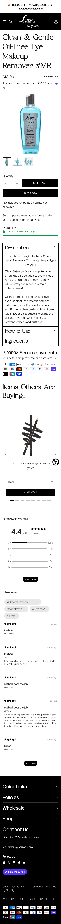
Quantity (8, 176)
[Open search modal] (10, 21)
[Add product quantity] (17, 183)
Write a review (30, 579)
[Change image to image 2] (17, 161)
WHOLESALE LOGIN (14, 899)
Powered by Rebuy (30, 504)
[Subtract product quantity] (5, 183)
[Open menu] (4, 21)
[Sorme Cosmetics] (30, 21)
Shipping (24, 202)
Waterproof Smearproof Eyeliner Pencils (30, 463)
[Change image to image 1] (7, 161)
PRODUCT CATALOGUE (41, 899)
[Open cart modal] (56, 21)
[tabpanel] (30, 684)
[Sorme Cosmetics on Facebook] (4, 863)
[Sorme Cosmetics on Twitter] (9, 863)
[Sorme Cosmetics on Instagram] (14, 863)
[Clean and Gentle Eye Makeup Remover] (30, 124)
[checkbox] (11, 616)
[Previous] (6, 455)
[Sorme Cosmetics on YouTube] (24, 863)
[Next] (55, 455)
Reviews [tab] (12, 592)
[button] (30, 543)
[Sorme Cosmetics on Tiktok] (19, 863)
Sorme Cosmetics (33, 886)
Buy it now (30, 193)
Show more (31, 763)
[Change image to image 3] (28, 161)
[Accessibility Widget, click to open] (55, 462)
